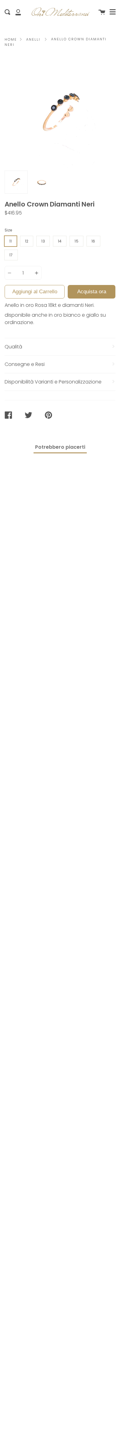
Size (8, 230)
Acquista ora (91, 292)
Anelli (33, 39)
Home (11, 39)
